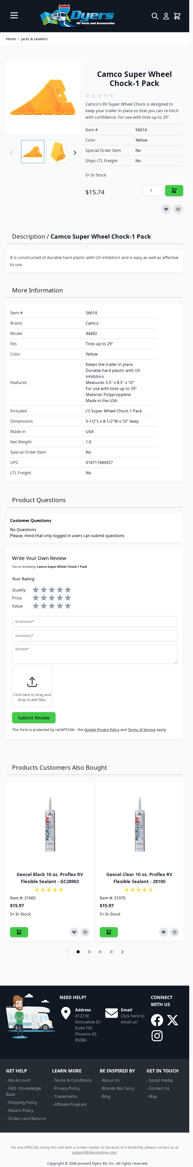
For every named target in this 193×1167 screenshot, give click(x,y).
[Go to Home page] (77, 16)
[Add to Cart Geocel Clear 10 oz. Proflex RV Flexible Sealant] (109, 932)
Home (11, 38)
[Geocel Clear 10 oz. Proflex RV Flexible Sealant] (139, 826)
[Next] (74, 152)
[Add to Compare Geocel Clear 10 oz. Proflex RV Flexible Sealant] (174, 932)
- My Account (18, 1080)
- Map (152, 1096)
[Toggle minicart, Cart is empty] (177, 16)
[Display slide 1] (78, 951)
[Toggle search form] (155, 16)
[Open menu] (14, 15)
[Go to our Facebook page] (157, 1020)
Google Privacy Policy (101, 729)
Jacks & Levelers (34, 38)
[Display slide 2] (89, 951)
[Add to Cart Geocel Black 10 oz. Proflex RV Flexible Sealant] (19, 932)
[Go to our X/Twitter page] (172, 1020)
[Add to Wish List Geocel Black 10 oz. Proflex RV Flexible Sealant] (74, 932)
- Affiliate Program (69, 1104)
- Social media (160, 1080)
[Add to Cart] (174, 190)
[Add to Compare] (178, 209)
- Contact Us (158, 1088)
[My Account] (166, 16)
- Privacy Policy (66, 1088)
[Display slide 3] (100, 951)
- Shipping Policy (21, 1102)
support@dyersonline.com (94, 1152)
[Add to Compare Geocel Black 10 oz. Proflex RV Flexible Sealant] (85, 932)
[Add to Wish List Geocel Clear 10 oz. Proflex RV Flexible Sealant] (163, 932)
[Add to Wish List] (166, 209)
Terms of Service (142, 729)
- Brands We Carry (117, 1088)
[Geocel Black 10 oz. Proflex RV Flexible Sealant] (50, 826)
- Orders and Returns (26, 1118)
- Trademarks (64, 1096)
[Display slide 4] (111, 951)
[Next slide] (122, 951)
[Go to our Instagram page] (157, 1035)
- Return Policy (19, 1110)
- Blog (105, 1096)
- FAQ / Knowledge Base (23, 1091)
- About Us (110, 1080)
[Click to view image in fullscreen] (43, 97)
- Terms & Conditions (72, 1080)
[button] (100, 96)
